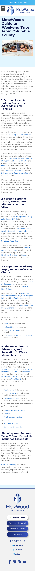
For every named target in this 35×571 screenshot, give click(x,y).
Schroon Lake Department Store (15, 173)
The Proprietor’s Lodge (13, 417)
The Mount (16, 379)
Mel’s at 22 (8, 327)
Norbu (6, 324)
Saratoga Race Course (11, 241)
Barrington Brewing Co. (13, 427)
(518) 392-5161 (18, 517)
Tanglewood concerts (10, 369)
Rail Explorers (16, 298)
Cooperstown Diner (11, 330)
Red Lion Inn (9, 390)
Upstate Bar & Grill (11, 335)
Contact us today (8, 465)
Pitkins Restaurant (16, 158)
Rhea (23, 255)
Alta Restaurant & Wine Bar (14, 410)
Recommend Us (17, 529)
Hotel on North (10, 393)
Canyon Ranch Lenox (12, 398)
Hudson (18, 550)
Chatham (18, 545)
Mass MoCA (27, 372)
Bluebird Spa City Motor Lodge (14, 231)
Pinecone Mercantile (14, 171)
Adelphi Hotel (23, 229)
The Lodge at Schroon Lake (20, 135)
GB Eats (7, 420)
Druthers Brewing (9, 255)
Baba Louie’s (8, 414)
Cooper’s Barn (27, 335)
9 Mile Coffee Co (20, 161)
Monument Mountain (10, 377)
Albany (18, 554)
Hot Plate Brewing (11, 423)
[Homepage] (20, 11)
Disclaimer (17, 534)
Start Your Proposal (17, 523)
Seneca (14, 250)
